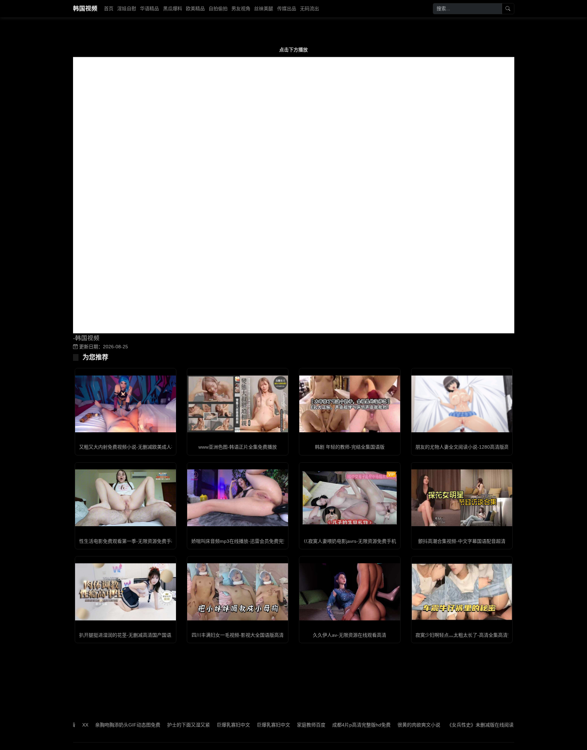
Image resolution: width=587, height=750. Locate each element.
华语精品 (149, 8)
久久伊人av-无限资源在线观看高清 (349, 635)
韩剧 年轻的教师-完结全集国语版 (350, 447)
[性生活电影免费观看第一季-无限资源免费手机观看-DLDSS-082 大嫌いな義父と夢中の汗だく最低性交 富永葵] (125, 497)
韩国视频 (85, 8)
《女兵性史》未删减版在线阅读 (457, 725)
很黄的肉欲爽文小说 (396, 725)
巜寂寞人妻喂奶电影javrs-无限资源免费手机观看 (354, 541)
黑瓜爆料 (172, 8)
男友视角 (240, 8)
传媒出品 (286, 8)
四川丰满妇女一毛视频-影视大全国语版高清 (238, 635)
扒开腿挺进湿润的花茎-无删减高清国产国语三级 (130, 635)
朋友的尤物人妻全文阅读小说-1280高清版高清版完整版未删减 (481, 447)
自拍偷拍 (218, 8)
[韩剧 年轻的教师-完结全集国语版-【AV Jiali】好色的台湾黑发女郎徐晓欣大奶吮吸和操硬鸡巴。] (349, 404)
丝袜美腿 (263, 8)
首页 (108, 8)
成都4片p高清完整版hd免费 (338, 725)
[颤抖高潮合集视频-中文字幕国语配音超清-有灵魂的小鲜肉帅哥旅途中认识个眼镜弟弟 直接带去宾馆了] (461, 497)
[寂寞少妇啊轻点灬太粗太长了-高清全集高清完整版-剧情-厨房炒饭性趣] (461, 591)
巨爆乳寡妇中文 (210, 725)
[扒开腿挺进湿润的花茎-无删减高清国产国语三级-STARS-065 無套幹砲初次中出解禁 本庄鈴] (125, 591)
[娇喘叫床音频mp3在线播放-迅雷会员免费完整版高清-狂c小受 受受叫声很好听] (237, 497)
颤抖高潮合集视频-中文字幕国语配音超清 (461, 541)
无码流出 (309, 8)
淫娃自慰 (126, 8)
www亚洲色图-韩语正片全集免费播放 (237, 447)
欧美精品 (195, 8)
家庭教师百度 (288, 725)
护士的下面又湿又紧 (165, 725)
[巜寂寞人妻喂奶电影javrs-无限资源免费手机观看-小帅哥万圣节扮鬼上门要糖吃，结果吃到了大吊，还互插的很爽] (349, 497)
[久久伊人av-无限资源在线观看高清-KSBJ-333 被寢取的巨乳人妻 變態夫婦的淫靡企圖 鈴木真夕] (349, 591)
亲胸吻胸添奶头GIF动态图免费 (105, 725)
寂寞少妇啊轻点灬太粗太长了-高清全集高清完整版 (468, 635)
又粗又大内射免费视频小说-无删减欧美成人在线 (130, 447)
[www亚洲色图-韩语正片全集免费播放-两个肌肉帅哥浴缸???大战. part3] (237, 404)
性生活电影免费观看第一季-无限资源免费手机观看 (132, 541)
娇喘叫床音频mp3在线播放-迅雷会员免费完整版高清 (246, 541)
